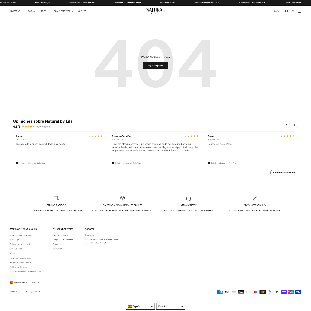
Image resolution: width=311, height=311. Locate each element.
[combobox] (140, 306)
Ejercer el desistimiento (20, 262)
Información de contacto (21, 235)
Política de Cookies (18, 267)
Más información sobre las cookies (25, 271)
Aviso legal (14, 239)
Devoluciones (16, 249)
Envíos (13, 253)
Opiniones (57, 244)
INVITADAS (15, 11)
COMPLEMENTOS (62, 11)
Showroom (58, 249)
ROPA (43, 11)
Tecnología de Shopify (33, 292)
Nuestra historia (60, 235)
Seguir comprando (155, 65)
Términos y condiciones (20, 258)
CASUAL (32, 11)
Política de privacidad (20, 244)
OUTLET (82, 11)
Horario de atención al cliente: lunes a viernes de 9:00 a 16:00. (102, 241)
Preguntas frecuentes (63, 239)
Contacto (89, 235)
